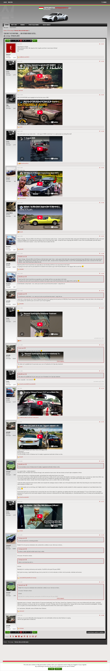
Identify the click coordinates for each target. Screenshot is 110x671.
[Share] (100, 44)
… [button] (13, 40)
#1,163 (102, 94)
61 (25, 40)
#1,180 (102, 615)
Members (22, 25)
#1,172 (102, 345)
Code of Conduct (47, 25)
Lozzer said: (21, 348)
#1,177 (102, 501)
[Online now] (11, 52)
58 (18, 40)
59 (20, 40)
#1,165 (102, 167)
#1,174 (102, 388)
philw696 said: (21, 276)
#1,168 (102, 253)
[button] (18, 24)
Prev (8, 40)
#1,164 (102, 131)
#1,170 (102, 290)
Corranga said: (21, 538)
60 (23, 40)
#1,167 (102, 236)
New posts (6, 27)
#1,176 (102, 461)
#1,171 (102, 308)
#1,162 (102, 61)
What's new (14, 25)
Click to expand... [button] (60, 361)
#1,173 (102, 371)
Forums (7, 25)
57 (15, 40)
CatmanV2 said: (21, 585)
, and (27, 384)
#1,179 (102, 582)
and (24, 57)
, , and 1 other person (29, 417)
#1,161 (102, 44)
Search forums (13, 27)
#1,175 (102, 421)
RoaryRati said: (21, 256)
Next (34, 40)
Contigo (7, 36)
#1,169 (102, 273)
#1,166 (102, 202)
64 (30, 40)
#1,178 (102, 535)
